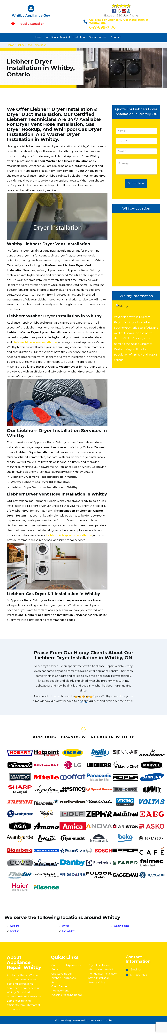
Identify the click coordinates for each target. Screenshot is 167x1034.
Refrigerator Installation (102, 973)
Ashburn (14, 925)
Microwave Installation (102, 969)
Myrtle (65, 925)
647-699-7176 (102, 27)
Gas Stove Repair (61, 973)
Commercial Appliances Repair (66, 967)
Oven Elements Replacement (61, 988)
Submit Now (136, 183)
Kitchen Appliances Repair (63, 980)
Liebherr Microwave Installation (35, 342)
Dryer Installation (99, 965)
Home (38, 37)
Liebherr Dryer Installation (31, 45)
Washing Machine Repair (66, 994)
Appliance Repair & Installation (65, 37)
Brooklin (14, 931)
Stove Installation (99, 977)
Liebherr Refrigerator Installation (69, 535)
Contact (116, 37)
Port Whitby (68, 931)
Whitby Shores (121, 925)
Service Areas (97, 37)
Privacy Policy (96, 982)
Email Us (136, 969)
